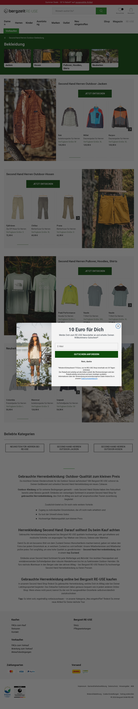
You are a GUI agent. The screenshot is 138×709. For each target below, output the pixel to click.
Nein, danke (86, 361)
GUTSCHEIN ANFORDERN (86, 354)
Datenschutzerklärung (89, 379)
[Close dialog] (118, 326)
